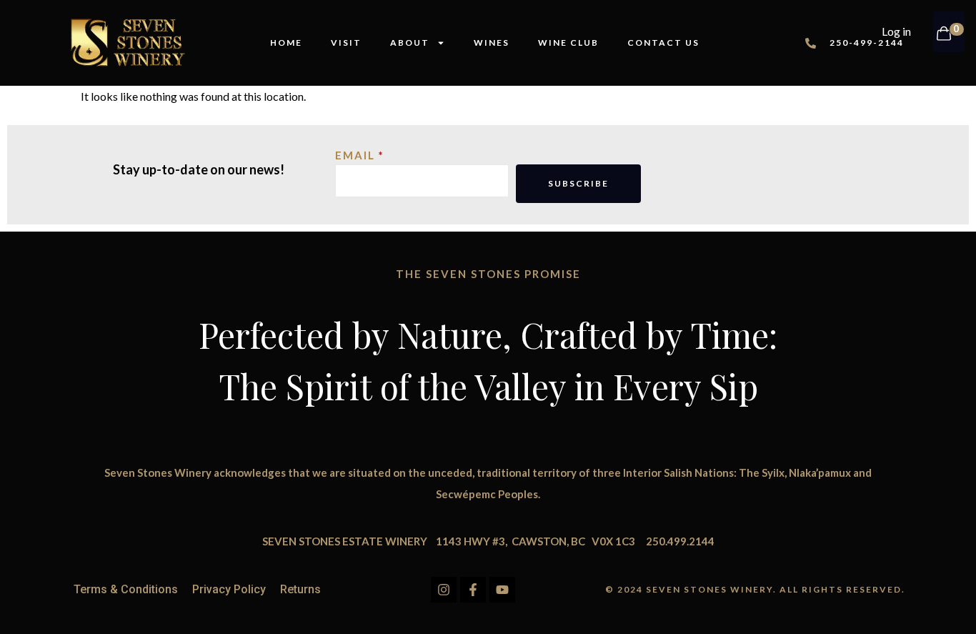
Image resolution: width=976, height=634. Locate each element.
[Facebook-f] (473, 590)
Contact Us (663, 42)
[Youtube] (502, 590)
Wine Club (568, 42)
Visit (346, 42)
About (409, 42)
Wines (491, 42)
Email (355, 156)
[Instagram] (444, 590)
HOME (286, 42)
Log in (896, 31)
